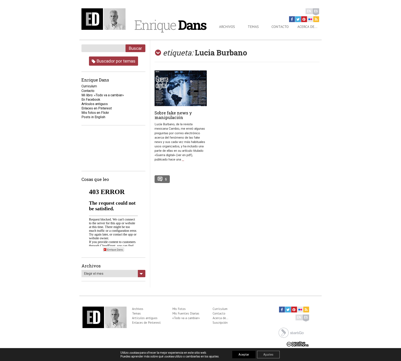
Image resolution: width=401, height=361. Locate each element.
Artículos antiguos (94, 104)
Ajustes (268, 354)
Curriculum (89, 86)
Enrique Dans (115, 249)
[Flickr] (310, 19)
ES (316, 11)
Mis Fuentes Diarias (185, 313)
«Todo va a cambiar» (186, 318)
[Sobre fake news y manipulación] (181, 88)
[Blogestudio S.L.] (291, 332)
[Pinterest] (304, 19)
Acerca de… (307, 26)
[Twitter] (298, 19)
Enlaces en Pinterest (96, 108)
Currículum (220, 309)
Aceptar (244, 354)
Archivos (227, 26)
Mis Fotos (179, 309)
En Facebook (90, 100)
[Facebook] (292, 19)
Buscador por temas (115, 61)
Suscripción (220, 322)
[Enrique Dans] (104, 19)
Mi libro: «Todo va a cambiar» (102, 95)
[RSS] (316, 19)
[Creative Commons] (298, 343)
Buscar (135, 48)
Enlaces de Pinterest (146, 322)
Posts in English (93, 117)
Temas (253, 26)
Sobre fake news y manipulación (173, 115)
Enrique (170, 24)
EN (309, 11)
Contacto (280, 26)
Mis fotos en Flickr (95, 113)
